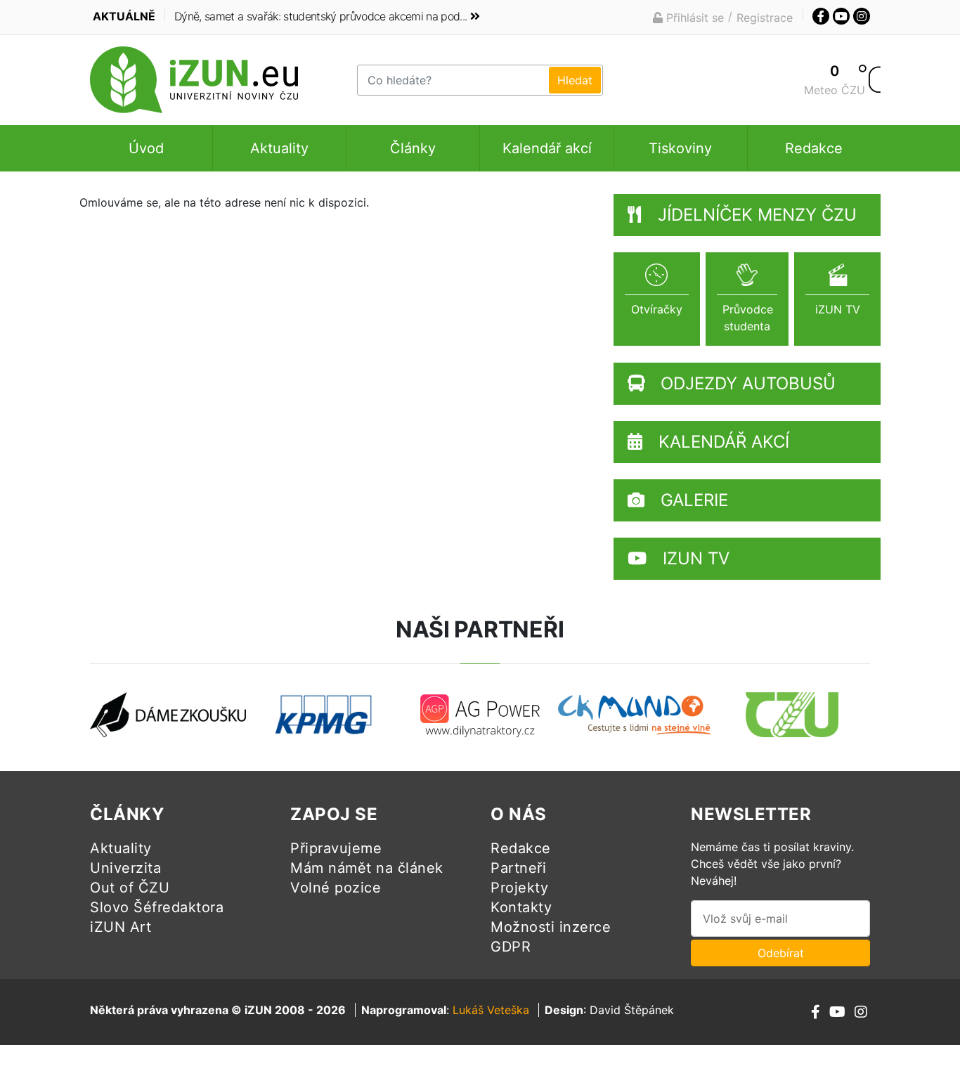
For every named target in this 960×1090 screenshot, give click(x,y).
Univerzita (125, 867)
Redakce (814, 148)
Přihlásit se (693, 18)
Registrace (765, 18)
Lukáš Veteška (491, 1010)
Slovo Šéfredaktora (156, 907)
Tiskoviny (680, 148)
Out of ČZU (129, 887)
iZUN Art (120, 927)
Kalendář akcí (547, 148)
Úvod (146, 148)
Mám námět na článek (366, 867)
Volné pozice (335, 887)
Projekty (519, 887)
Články (413, 148)
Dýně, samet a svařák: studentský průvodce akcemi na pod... (320, 16)
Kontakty (521, 907)
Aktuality (279, 148)
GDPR (511, 946)
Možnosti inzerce (551, 927)
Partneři (518, 867)
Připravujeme (336, 848)
